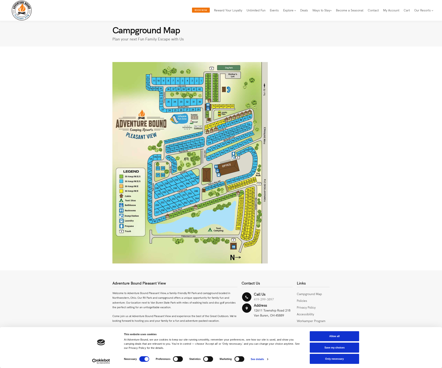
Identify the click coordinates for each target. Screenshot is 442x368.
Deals (304, 10)
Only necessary (334, 358)
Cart (407, 10)
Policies (302, 300)
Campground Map (309, 294)
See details (257, 359)
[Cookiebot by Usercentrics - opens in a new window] (101, 361)
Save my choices (334, 347)
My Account (391, 10)
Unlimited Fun (256, 10)
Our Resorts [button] (423, 10)
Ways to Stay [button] (321, 10)
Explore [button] (288, 10)
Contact (373, 10)
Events (274, 10)
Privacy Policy (306, 307)
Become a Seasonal (349, 10)
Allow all (334, 336)
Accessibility (305, 314)
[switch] (178, 359)
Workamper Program (311, 321)
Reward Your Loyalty (228, 10)
